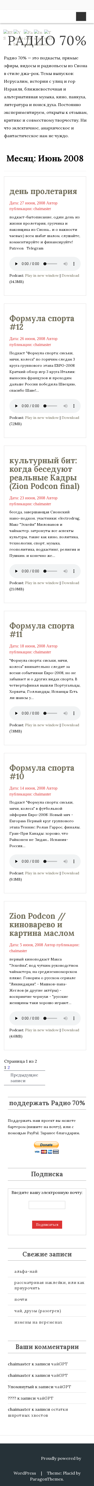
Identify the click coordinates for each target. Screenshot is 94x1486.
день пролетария (43, 191)
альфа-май (26, 1271)
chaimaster (42, 208)
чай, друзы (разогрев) (37, 1310)
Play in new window (42, 275)
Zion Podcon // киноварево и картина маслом (41, 924)
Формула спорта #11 (41, 630)
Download (70, 275)
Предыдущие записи (24, 1077)
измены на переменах (38, 1322)
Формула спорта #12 (41, 322)
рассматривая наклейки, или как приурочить (49, 1285)
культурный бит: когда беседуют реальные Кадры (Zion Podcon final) (44, 473)
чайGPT (59, 1363)
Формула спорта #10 (41, 772)
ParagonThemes (46, 1479)
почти (20, 1299)
